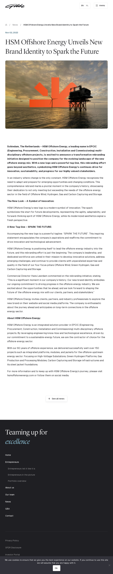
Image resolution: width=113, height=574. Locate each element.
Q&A (7, 509)
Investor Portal (12, 554)
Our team (9, 494)
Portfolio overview (17, 481)
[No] (109, 565)
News (15, 25)
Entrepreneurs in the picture (21, 475)
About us (9, 487)
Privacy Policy (12, 540)
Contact (9, 516)
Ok (56, 568)
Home (6, 24)
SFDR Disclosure (13, 547)
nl (87, 6)
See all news (58, 398)
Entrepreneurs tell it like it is (21, 468)
